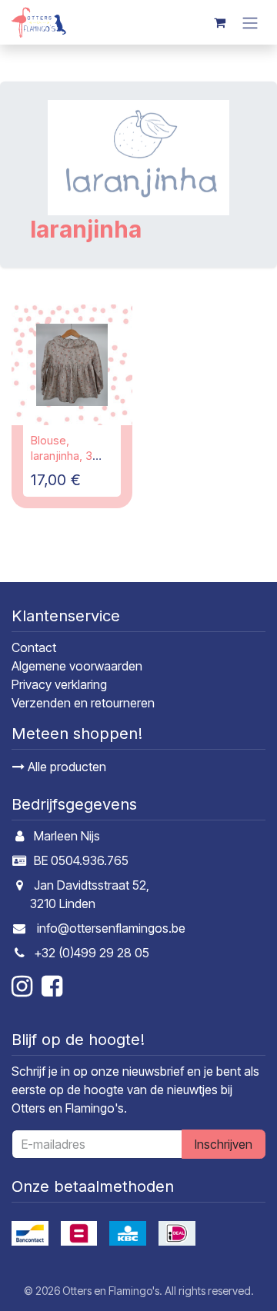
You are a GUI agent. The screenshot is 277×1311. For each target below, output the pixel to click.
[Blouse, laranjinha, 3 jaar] (72, 365)
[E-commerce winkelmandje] (219, 22)
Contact (34, 647)
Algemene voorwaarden (77, 666)
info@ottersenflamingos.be (111, 928)
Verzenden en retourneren (83, 702)
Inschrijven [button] (223, 1144)
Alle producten (65, 766)
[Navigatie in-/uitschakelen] (250, 22)
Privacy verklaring (59, 684)
